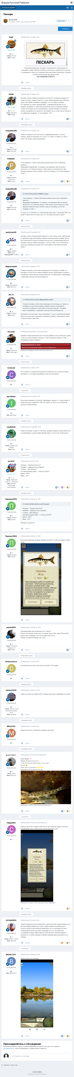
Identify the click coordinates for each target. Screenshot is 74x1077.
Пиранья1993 (11, 499)
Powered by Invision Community (37, 1074)
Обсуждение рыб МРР (28, 22)
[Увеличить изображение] (46, 53)
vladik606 (11, 427)
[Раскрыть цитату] (23, 194)
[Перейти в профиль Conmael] (11, 374)
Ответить (65, 29)
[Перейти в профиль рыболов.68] (11, 239)
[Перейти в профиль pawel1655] (11, 634)
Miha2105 (11, 726)
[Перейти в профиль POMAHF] (11, 165)
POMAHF (11, 159)
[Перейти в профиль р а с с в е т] (11, 761)
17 (12, 249)
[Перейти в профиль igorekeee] (11, 403)
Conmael (11, 368)
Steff (15, 19)
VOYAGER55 (11, 920)
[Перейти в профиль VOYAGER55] (11, 927)
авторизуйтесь (8, 1048)
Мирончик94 (11, 267)
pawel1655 (11, 627)
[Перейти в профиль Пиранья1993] (11, 506)
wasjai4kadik (11, 131)
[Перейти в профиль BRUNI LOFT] (11, 961)
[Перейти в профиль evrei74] (11, 468)
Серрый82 (11, 823)
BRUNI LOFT (11, 955)
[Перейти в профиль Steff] (5, 21)
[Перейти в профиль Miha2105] (11, 733)
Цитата (27, 82)
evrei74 (11, 461)
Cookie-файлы (37, 1072)
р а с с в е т (11, 755)
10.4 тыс (12, 111)
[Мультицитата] (22, 82)
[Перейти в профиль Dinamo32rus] (11, 668)
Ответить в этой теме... (22, 1056)
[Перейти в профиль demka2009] (11, 697)
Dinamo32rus (11, 662)
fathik (11, 94)
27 (12, 311)
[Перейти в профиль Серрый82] (11, 829)
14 (12, 516)
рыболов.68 (11, 232)
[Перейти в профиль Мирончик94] (11, 273)
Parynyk (11, 332)
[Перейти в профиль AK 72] (11, 301)
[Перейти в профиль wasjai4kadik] (11, 137)
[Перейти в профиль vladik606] (11, 433)
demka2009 (11, 690)
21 (12, 937)
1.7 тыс (12, 478)
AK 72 (11, 295)
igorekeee (11, 396)
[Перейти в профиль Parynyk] (11, 338)
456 (12, 54)
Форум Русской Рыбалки (15, 2)
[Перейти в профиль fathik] (11, 101)
